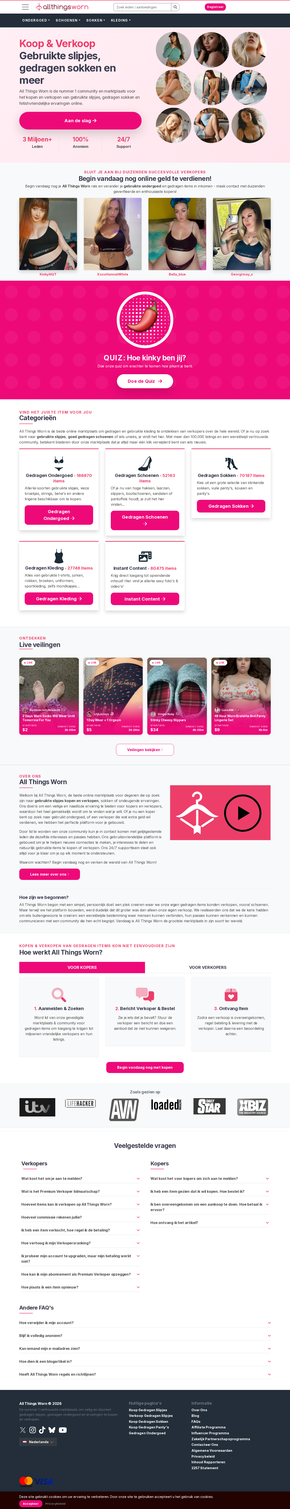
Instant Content (143, 599)
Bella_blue (177, 274)
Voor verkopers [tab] (208, 967)
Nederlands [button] (38, 1442)
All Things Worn (33, 1403)
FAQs (196, 1421)
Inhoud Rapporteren (208, 1462)
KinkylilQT (48, 274)
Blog (195, 1416)
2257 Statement (204, 1468)
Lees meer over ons (48, 874)
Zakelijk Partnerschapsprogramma (220, 1439)
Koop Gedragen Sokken (148, 1421)
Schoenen (67, 20)
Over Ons (199, 1410)
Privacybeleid (203, 1456)
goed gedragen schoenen (90, 436)
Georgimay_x (242, 274)
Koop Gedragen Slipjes (148, 1410)
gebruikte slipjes (51, 436)
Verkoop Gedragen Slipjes (151, 1416)
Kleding (119, 20)
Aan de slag (78, 120)
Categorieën (37, 418)
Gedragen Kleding (57, 598)
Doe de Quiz (142, 381)
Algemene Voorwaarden (211, 1450)
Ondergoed (34, 20)
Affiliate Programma (208, 1427)
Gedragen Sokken (229, 506)
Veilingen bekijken (144, 749)
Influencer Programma (210, 1433)
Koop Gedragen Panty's (149, 1427)
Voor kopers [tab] (82, 967)
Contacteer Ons (204, 1445)
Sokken (94, 20)
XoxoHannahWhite (112, 274)
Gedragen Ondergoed (57, 515)
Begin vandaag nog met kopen (145, 1067)
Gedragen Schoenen (145, 517)
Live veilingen (39, 645)
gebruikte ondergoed (142, 186)
